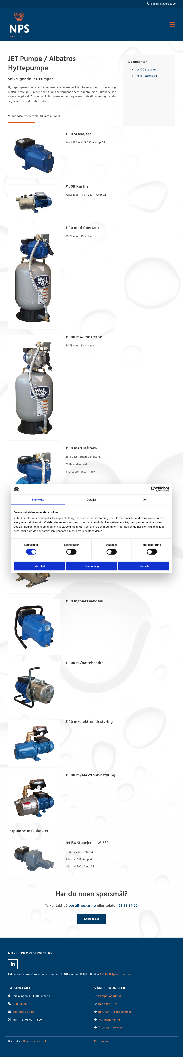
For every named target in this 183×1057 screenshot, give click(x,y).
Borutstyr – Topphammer (114, 1012)
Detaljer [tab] (92, 499)
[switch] (71, 552)
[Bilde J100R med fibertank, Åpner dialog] (34, 388)
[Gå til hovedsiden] (19, 22)
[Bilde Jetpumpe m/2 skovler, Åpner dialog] (34, 859)
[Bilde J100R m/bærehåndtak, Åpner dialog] (34, 687)
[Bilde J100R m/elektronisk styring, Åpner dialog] (34, 798)
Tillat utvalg (91, 565)
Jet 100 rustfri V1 (146, 76)
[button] (106, 24)
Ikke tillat (39, 565)
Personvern (101, 1041)
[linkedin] (12, 964)
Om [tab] (145, 499)
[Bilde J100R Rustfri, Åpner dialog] (34, 202)
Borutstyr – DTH (108, 1004)
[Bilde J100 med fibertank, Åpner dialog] (34, 277)
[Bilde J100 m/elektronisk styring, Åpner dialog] (34, 743)
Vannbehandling (109, 1020)
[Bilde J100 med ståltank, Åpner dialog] (34, 483)
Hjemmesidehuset (34, 1041)
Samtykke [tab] (38, 499)
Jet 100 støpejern (146, 69)
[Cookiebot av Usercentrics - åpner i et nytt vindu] (153, 489)
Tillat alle (143, 565)
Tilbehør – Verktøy (110, 1027)
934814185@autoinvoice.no (117, 974)
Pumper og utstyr (109, 996)
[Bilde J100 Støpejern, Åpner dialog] (34, 155)
